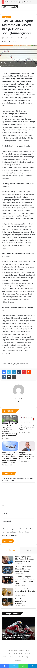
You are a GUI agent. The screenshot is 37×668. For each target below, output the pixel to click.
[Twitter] (9, 372)
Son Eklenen (10, 550)
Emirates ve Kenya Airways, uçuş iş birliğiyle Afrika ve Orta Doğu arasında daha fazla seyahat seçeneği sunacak (9, 457)
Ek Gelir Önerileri (12, 653)
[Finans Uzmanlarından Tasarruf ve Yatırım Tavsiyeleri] (7, 602)
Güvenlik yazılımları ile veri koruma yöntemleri (17, 636)
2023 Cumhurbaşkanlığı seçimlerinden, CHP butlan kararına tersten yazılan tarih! (25, 580)
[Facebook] (4, 372)
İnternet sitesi (6, 521)
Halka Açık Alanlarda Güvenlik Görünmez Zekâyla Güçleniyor (23, 569)
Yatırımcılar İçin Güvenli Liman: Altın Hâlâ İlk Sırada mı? (25, 591)
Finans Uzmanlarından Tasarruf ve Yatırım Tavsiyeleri (23, 601)
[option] (18, 628)
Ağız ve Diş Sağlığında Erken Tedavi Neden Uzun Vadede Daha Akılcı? (24, 559)
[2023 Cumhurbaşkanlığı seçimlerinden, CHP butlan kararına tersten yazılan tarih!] (7, 580)
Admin (6, 38)
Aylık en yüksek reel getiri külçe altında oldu (26, 428)
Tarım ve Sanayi (8, 657)
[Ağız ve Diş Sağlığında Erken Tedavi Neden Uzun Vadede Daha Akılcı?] (7, 560)
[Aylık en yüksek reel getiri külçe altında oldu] (27, 419)
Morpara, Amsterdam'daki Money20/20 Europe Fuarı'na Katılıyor (27, 456)
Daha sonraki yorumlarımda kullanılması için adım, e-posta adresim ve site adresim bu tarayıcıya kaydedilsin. (17, 532)
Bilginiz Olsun (30, 657)
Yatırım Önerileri (19, 657)
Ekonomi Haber (13, 650)
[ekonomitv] (10, 6)
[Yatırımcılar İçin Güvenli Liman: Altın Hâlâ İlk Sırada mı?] (7, 592)
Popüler (28, 550)
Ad (3, 505)
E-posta (5, 513)
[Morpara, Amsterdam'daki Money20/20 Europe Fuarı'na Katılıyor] (27, 446)
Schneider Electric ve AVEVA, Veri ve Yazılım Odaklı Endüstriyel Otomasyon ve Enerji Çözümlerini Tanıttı (9, 431)
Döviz (27, 650)
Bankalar (21, 650)
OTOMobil (27, 653)
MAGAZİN (6, 17)
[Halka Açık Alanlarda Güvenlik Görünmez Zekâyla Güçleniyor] (7, 570)
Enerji (21, 653)
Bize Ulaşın (18, 660)
